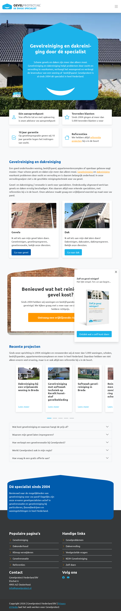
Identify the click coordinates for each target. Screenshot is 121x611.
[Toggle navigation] (116, 6)
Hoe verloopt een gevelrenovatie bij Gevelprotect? (38, 442)
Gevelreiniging (85, 171)
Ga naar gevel (21, 252)
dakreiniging (103, 171)
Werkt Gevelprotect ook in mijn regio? (32, 450)
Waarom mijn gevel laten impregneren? (33, 434)
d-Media (13, 606)
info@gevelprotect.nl (20, 587)
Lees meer (23, 406)
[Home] (21, 6)
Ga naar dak (73, 252)
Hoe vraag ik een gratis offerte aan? (31, 458)
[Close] (115, 271)
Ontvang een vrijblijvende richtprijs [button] (60, 317)
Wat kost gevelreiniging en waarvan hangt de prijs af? (40, 426)
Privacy (62, 603)
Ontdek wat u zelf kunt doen (94, 334)
